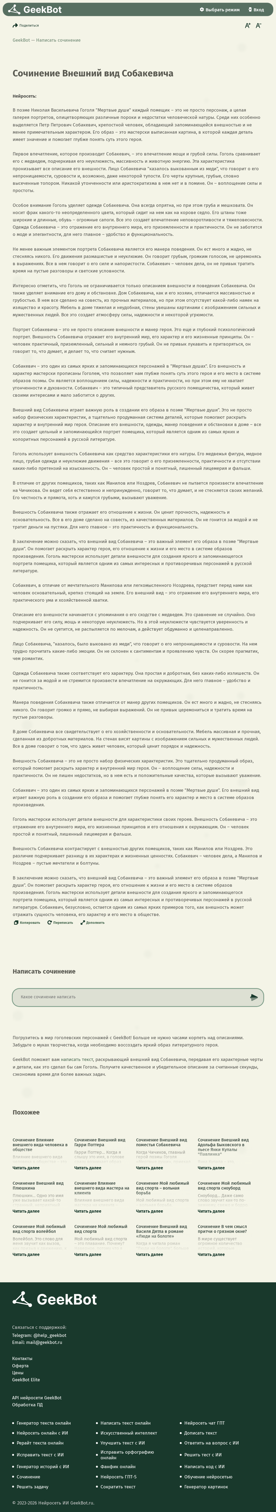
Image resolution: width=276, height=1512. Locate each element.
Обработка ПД (27, 1405)
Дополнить (95, 923)
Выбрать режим (223, 10)
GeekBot (21, 40)
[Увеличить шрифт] (247, 25)
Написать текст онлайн (126, 1423)
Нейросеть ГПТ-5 (119, 1477)
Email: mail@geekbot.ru (37, 1342)
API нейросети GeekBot (36, 1398)
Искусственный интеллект (129, 1433)
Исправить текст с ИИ (40, 1455)
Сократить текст (118, 1487)
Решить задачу (32, 1487)
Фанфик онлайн (118, 1467)
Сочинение (28, 1477)
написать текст (77, 1059)
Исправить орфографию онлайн (127, 1455)
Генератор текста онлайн (44, 1423)
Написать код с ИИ (204, 1467)
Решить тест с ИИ (203, 1455)
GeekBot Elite (26, 1380)
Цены (17, 1373)
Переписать (63, 923)
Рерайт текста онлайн (40, 1443)
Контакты (22, 1358)
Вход (259, 10)
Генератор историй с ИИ (43, 1467)
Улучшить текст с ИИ (123, 1443)
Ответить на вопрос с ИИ (211, 1443)
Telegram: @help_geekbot (39, 1335)
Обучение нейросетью (208, 1477)
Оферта (20, 1366)
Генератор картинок (206, 1487)
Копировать (30, 923)
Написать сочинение (58, 40)
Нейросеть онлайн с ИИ (42, 1433)
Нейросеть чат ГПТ (204, 1423)
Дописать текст (200, 1433)
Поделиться (29, 25)
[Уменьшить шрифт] (258, 25)
